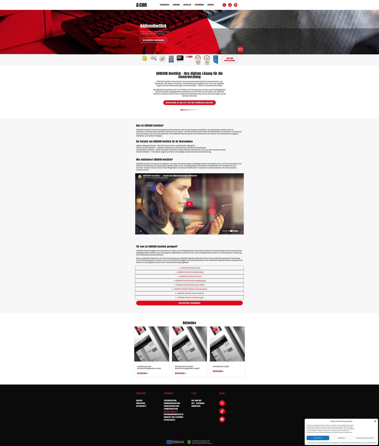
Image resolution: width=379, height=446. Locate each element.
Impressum (140, 403)
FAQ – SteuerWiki (198, 403)
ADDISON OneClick (171, 411)
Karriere (176, 4)
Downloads (195, 406)
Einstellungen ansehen (364, 438)
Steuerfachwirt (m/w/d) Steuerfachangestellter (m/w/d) (187, 367)
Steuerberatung (170, 400)
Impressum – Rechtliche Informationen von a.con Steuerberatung (358, 442)
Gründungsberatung (172, 403)
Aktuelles (187, 4)
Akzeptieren (317, 438)
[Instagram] (224, 5)
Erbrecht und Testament (173, 417)
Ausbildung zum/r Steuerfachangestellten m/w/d (149, 367)
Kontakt (211, 4)
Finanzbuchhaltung (171, 406)
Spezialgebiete (169, 420)
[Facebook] (235, 5)
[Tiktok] (230, 5)
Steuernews (199, 4)
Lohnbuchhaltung (171, 408)
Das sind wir (196, 400)
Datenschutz (141, 406)
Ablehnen (341, 438)
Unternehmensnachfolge (173, 414)
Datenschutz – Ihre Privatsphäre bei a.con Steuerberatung (324, 442)
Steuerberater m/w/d (221, 366)
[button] (375, 421)
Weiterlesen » (142, 373)
